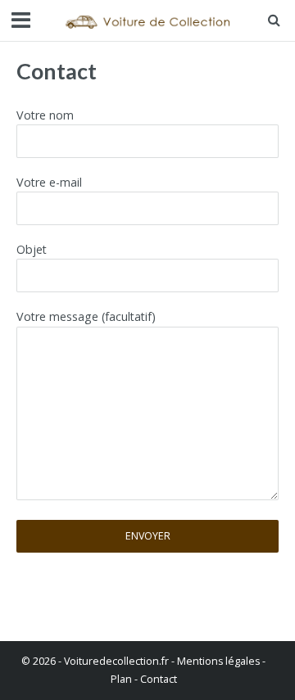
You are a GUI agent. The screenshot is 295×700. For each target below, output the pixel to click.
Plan (121, 679)
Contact (158, 679)
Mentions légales (218, 661)
